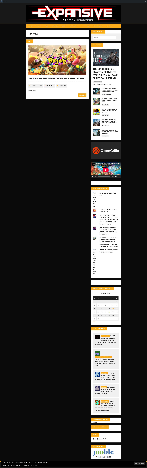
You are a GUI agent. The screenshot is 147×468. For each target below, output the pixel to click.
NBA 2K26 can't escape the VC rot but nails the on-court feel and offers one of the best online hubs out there (109, 219)
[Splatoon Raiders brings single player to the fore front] (96, 104)
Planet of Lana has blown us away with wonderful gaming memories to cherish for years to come (105, 340)
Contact (109, 26)
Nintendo (55, 26)
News (30, 26)
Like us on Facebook (99, 427)
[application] (106, 170)
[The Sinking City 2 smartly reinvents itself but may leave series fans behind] (106, 64)
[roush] (97, 375)
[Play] (93, 177)
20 (109, 312)
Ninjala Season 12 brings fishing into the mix (56, 78)
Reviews (38, 26)
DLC (47, 26)
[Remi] (97, 389)
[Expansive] (73, 13)
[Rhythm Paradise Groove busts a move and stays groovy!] (96, 114)
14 (113, 308)
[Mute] (116, 177)
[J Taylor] (97, 404)
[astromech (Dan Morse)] (97, 354)
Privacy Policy (97, 26)
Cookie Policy (34, 465)
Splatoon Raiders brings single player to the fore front (109, 100)
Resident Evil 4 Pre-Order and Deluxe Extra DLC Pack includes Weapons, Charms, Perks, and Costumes (105, 405)
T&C (88, 26)
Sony (63, 26)
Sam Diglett (50, 86)
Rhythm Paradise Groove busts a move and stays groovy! (109, 110)
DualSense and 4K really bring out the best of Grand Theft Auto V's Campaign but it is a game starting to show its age (109, 242)
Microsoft (73, 26)
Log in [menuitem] (5, 1)
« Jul (94, 321)
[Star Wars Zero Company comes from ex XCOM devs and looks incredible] (96, 93)
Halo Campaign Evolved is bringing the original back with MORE (110, 131)
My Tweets (94, 422)
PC (81, 26)
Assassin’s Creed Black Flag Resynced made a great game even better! (109, 121)
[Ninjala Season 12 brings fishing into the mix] (57, 74)
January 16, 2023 (36, 86)
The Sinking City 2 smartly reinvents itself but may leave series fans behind (105, 73)
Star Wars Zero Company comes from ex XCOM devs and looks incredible (110, 90)
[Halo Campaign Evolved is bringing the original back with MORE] (96, 135)
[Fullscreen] (118, 177)
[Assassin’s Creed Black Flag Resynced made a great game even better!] (96, 124)
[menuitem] (1, 1)
